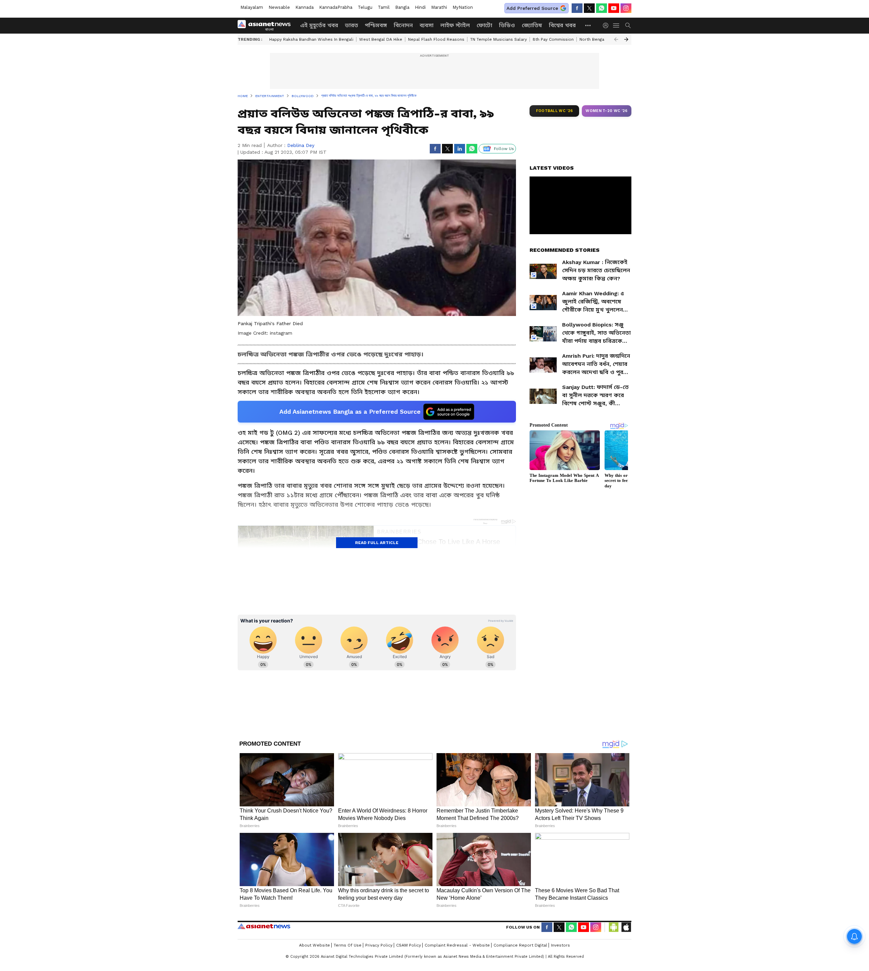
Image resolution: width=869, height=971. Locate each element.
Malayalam (251, 7)
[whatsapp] (601, 8)
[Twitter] (589, 8)
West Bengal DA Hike (380, 39)
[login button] (607, 25)
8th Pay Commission (553, 39)
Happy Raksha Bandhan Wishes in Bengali (311, 39)
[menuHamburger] (616, 25)
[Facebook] (577, 8)
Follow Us (504, 148)
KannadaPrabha (335, 7)
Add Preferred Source (532, 8)
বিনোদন (403, 25)
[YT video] (613, 8)
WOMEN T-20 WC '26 (607, 111)
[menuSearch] (628, 25)
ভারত (351, 25)
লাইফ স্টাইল (455, 25)
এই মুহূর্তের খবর (319, 25)
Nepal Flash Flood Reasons (436, 39)
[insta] (626, 8)
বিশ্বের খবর (562, 25)
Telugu (365, 7)
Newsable (279, 7)
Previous (616, 39)
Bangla (402, 7)
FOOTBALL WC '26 (554, 111)
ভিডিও (507, 25)
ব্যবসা (426, 25)
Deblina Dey (300, 145)
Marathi (439, 7)
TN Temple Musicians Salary (498, 39)
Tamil (384, 7)
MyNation (462, 7)
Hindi (420, 7)
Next (626, 39)
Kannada (304, 7)
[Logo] (266, 25)
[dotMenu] (588, 25)
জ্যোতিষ (532, 25)
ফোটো (484, 25)
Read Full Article (377, 542)
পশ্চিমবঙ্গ (376, 25)
